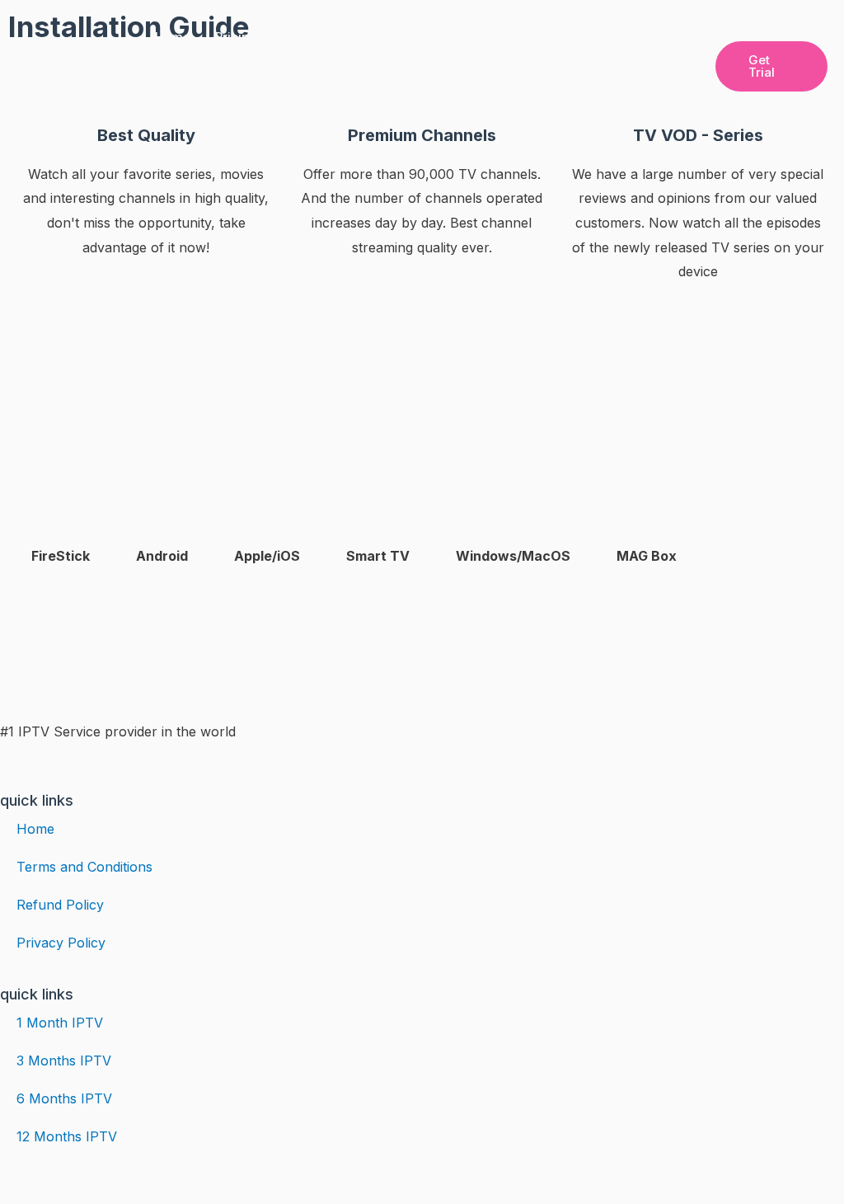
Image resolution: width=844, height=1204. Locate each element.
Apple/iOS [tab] (267, 556)
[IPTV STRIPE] (71, 64)
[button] (771, 66)
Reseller (306, 37)
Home (172, 37)
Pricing (236, 37)
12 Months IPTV (66, 1136)
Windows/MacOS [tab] (513, 556)
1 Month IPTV (59, 1022)
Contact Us (595, 37)
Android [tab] (162, 556)
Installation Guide (406, 37)
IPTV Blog (184, 94)
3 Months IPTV (63, 1060)
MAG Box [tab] (647, 556)
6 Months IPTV (64, 1098)
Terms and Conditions (84, 866)
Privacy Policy (61, 942)
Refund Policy (60, 904)
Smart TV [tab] (378, 556)
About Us (510, 37)
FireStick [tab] (60, 556)
